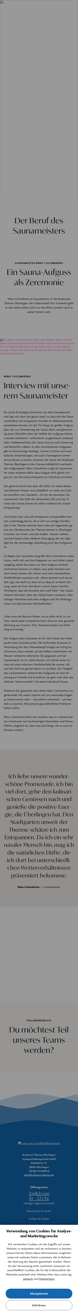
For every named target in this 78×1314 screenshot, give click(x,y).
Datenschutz (47, 1279)
